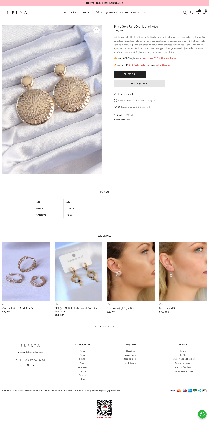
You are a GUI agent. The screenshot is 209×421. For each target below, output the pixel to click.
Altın (68, 201)
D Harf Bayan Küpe (141, 308)
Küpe (127, 119)
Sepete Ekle (130, 74)
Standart (70, 208)
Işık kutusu (96, 30)
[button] (93, 326)
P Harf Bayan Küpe (193, 308)
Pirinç (69, 214)
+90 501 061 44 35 (35, 360)
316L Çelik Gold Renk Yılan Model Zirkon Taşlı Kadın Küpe (49, 309)
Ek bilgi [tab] (104, 192)
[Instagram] (27, 365)
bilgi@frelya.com (34, 352)
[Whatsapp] (33, 365)
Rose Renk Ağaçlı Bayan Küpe (94, 308)
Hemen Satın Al (139, 83)
